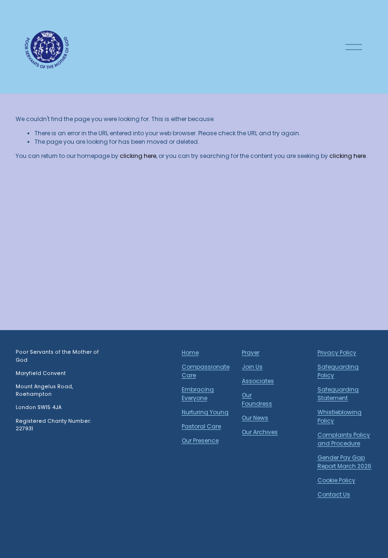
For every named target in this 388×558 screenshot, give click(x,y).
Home (190, 353)
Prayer (250, 353)
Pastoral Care (201, 426)
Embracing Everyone (198, 393)
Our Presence (200, 440)
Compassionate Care (205, 371)
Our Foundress (257, 399)
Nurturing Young (205, 412)
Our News (255, 418)
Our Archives (260, 432)
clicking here (138, 156)
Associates (258, 381)
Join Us (252, 367)
